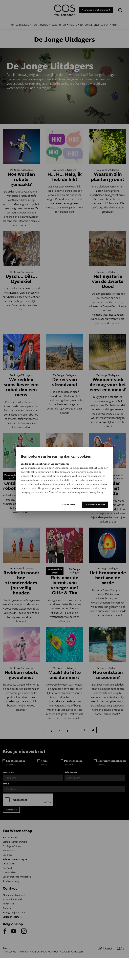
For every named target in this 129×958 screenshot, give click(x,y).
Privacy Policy (96, 492)
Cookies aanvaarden (95, 504)
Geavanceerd (68, 504)
